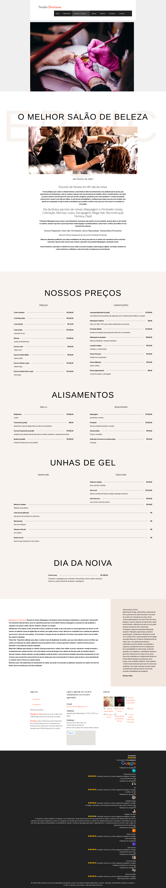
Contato (121, 13)
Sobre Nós (66, 13)
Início (57, 13)
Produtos (112, 13)
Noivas (94, 13)
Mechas (102, 13)
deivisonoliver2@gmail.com (77, 706)
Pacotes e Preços (80, 13)
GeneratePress (97, 885)
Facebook (36, 699)
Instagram (37, 704)
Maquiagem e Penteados (17, 620)
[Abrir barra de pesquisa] (129, 13)
